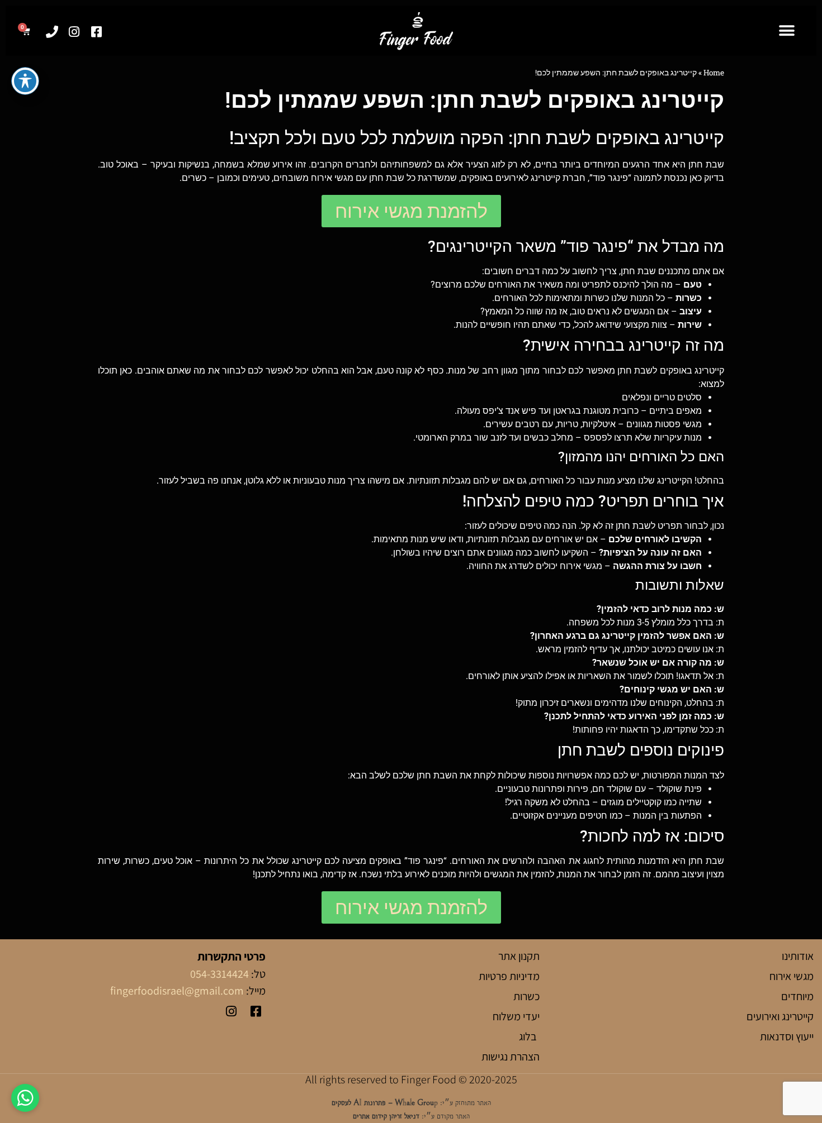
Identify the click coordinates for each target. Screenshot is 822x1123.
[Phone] (52, 32)
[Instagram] (74, 32)
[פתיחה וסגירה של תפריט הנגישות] (25, 81)
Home (713, 73)
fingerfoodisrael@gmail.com (177, 990)
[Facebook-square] (96, 32)
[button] (787, 31)
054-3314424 (219, 974)
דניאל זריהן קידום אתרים (386, 1116)
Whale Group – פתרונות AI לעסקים (385, 1102)
